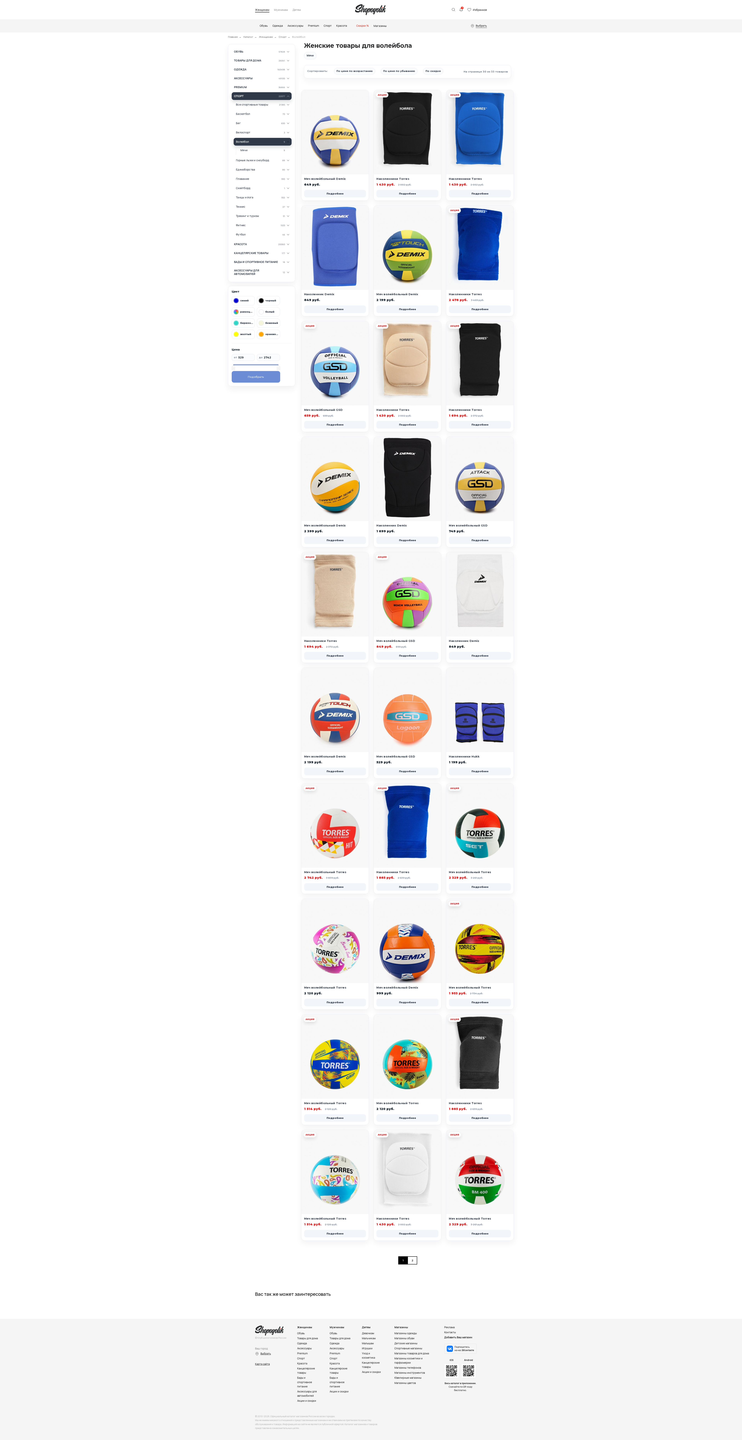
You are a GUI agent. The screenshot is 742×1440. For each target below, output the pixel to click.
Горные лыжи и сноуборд (252, 160)
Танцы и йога (244, 197)
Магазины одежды (405, 1333)
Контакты (450, 1332)
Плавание (242, 179)
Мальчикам (369, 1338)
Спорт (282, 36)
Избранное (480, 10)
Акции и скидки (306, 1400)
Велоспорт (243, 132)
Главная (233, 36)
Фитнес (241, 225)
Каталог (248, 36)
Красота (240, 244)
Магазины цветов (405, 1383)
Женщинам (262, 10)
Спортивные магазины (408, 1348)
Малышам (368, 1343)
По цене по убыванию (399, 71)
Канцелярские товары (251, 253)
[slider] (233, 367)
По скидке (433, 71)
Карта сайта (262, 1364)
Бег (238, 123)
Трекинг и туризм (247, 216)
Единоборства (245, 169)
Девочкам (368, 1333)
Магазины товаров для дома (411, 1353)
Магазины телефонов (407, 1367)
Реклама (449, 1327)
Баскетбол (243, 114)
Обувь (238, 51)
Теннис (240, 206)
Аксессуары (243, 78)
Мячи (244, 150)
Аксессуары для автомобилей (246, 272)
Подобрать (256, 376)
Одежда (240, 69)
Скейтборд (243, 188)
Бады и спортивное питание (256, 262)
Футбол (241, 234)
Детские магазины (405, 1343)
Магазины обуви (404, 1338)
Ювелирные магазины (407, 1377)
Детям (297, 10)
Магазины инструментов (409, 1372)
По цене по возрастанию (354, 71)
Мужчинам (281, 10)
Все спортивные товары (252, 104)
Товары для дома (247, 60)
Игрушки (367, 1348)
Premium (240, 87)
